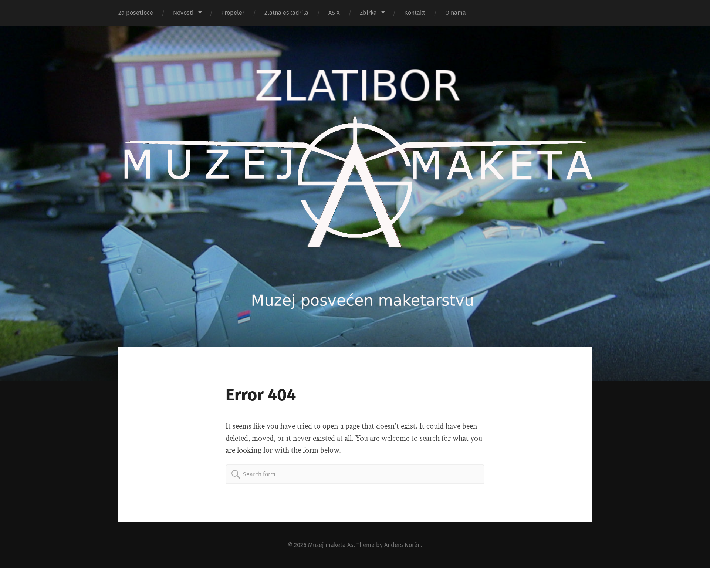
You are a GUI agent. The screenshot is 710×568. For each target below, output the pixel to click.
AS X (334, 12)
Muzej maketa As (331, 544)
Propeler (232, 12)
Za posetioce (135, 12)
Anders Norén (402, 544)
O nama (455, 12)
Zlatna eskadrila (286, 12)
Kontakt (414, 12)
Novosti (183, 12)
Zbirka (368, 12)
